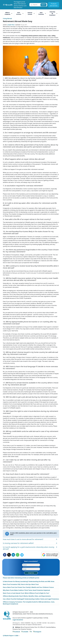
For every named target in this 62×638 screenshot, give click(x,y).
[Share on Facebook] (5, 555)
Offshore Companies (7, 13)
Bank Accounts (18, 13)
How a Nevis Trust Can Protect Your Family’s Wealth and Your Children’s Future (28, 587)
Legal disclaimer (18, 620)
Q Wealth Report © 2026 (10, 635)
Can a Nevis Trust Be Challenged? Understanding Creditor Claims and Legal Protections (31, 599)
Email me (31, 573)
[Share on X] (9, 555)
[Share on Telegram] (22, 555)
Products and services (53, 5)
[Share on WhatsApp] (17, 555)
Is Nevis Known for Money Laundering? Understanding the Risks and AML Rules (28, 581)
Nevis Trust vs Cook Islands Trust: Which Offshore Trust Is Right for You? (26, 593)
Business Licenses (30, 13)
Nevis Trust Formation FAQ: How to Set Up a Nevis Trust (21, 584)
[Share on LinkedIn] (13, 555)
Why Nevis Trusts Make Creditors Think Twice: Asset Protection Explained (26, 590)
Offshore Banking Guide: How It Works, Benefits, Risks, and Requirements (27, 596)
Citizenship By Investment (52, 13)
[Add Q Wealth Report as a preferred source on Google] (50, 555)
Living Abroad (7, 18)
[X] (31, 632)
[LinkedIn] (24, 632)
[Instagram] (37, 632)
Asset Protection (41, 13)
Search (43, 5)
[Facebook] (16, 632)
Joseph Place (11, 24)
